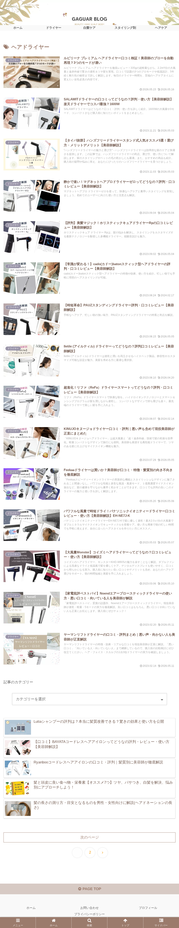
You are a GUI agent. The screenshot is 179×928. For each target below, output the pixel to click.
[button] (165, 682)
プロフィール (148, 907)
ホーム (31, 907)
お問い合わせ (89, 907)
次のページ (89, 837)
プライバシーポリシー (89, 914)
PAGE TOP (91, 889)
